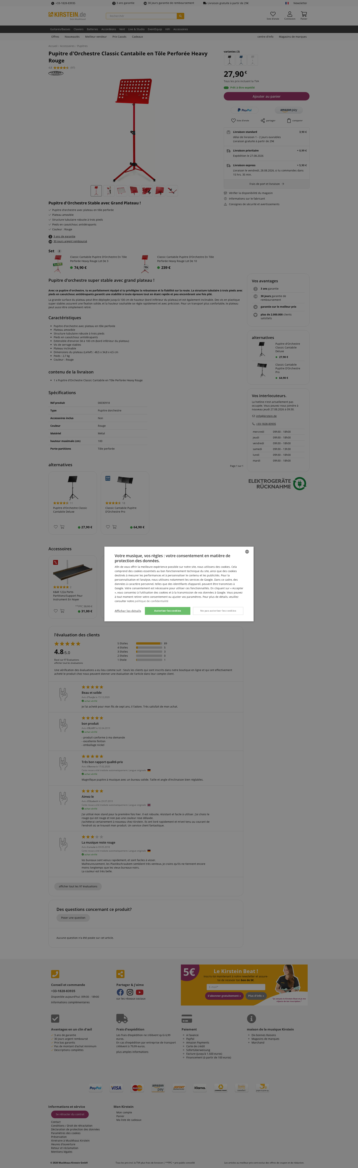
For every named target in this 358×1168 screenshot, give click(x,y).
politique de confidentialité (151, 601)
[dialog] (179, 584)
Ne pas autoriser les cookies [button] (218, 611)
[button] (128, 611)
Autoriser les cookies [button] (167, 611)
